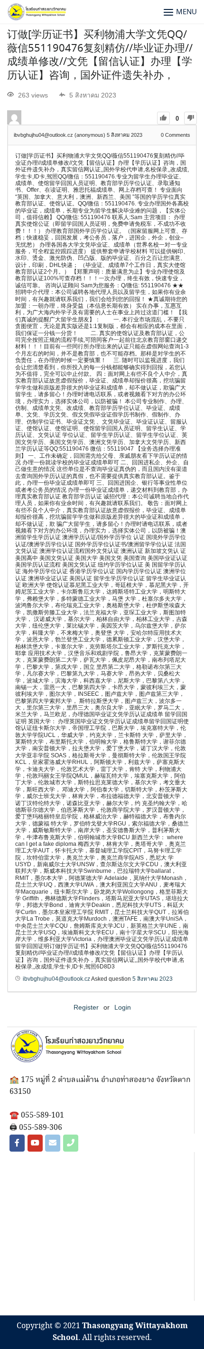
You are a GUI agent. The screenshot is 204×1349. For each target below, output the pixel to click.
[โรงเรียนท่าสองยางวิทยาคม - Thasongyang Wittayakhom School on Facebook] (17, 1143)
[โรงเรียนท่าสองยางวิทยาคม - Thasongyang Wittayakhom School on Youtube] (35, 1143)
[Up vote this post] (163, 118)
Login (122, 1007)
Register (86, 1007)
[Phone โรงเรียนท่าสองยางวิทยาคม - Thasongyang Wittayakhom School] (70, 1143)
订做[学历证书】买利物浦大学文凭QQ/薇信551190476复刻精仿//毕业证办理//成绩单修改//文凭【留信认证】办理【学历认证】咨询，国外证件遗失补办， (100, 55)
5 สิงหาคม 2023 (152, 979)
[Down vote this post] (190, 118)
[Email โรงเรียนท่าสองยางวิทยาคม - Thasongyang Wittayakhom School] (52, 1143)
